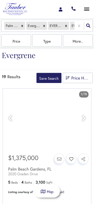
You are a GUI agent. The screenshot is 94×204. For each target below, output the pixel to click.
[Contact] (59, 159)
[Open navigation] (86, 9)
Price (16, 41)
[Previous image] (10, 118)
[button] (22, 26)
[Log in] (60, 9)
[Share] (83, 159)
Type (47, 41)
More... (78, 41)
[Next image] (84, 118)
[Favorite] (71, 159)
